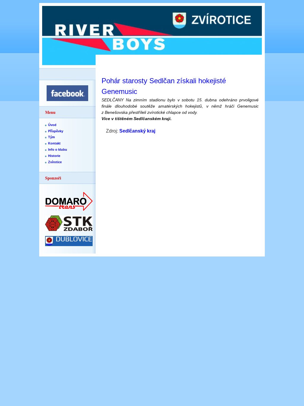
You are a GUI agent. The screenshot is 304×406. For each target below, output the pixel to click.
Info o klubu (57, 149)
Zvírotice (55, 162)
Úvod (52, 125)
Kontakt (54, 143)
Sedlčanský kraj (137, 130)
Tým (51, 137)
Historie (54, 156)
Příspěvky (55, 131)
